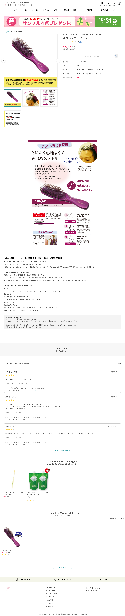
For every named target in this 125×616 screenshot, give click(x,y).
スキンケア (35, 10)
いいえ (36, 390)
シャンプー (14, 10)
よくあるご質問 (64, 579)
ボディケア (46, 10)
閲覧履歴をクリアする (117, 518)
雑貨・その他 (77, 10)
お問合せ (103, 579)
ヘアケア (25, 10)
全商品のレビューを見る (62, 450)
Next (58, 61)
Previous (3, 61)
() (80, 42)
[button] (117, 465)
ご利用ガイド (104, 10)
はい (29, 390)
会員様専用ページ (91, 10)
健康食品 (66, 10)
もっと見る (62, 567)
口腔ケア (56, 10)
